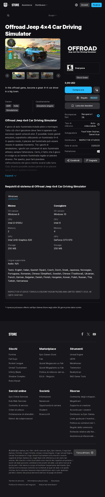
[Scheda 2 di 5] (33, 75)
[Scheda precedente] (7, 76)
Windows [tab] (13, 196)
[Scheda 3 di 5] (47, 75)
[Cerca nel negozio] (8, 15)
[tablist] (52, 196)
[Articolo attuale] (18, 75)
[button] (32, 175)
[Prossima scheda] (58, 76)
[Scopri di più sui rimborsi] (98, 124)
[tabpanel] (52, 226)
